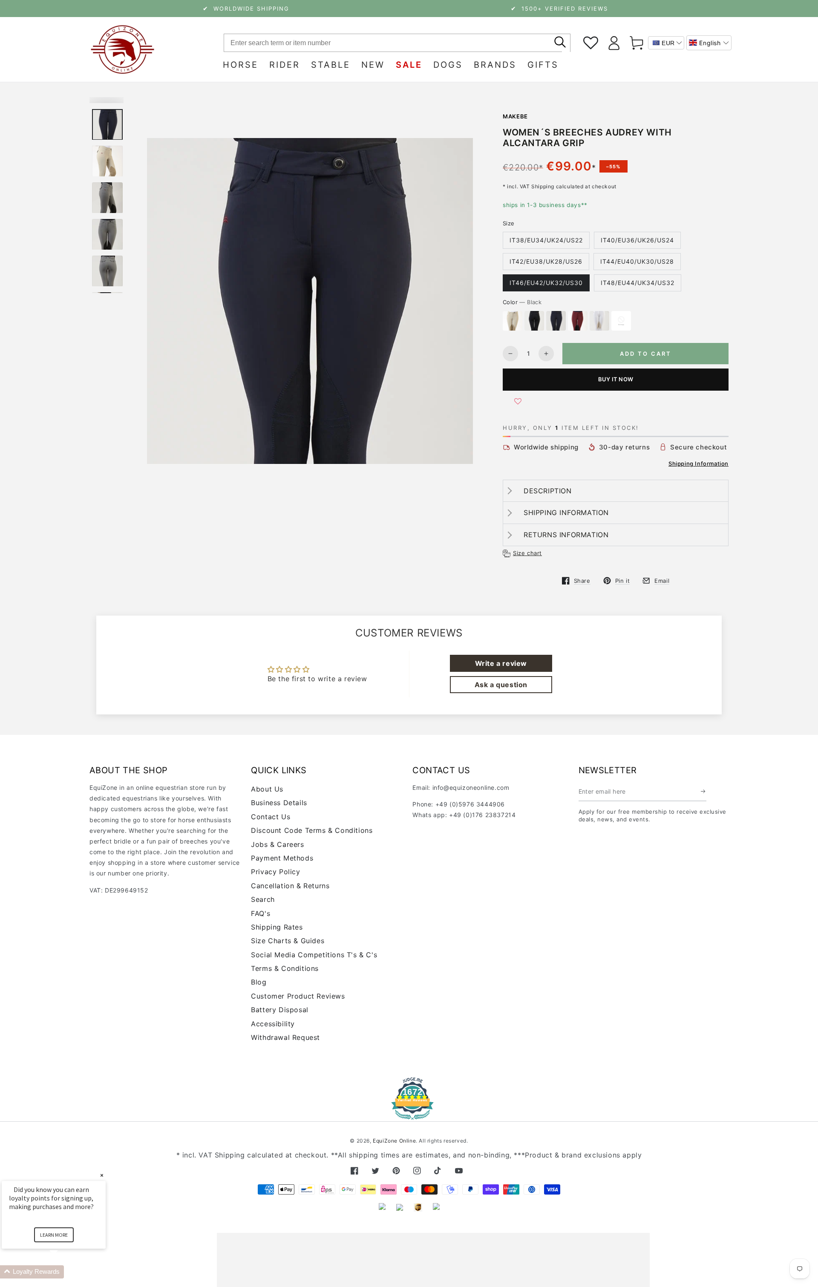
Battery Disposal (279, 1009)
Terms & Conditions (285, 968)
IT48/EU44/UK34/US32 (637, 282)
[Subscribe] (703, 791)
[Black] (534, 321)
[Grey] (621, 321)
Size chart (527, 553)
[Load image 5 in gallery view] (107, 271)
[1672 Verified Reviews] (409, 1113)
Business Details (279, 802)
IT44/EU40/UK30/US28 (637, 261)
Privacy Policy (275, 871)
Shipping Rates (276, 927)
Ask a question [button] (501, 684)
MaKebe (515, 116)
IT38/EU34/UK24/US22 (546, 240)
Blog (258, 982)
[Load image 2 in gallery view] (107, 161)
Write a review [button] (501, 663)
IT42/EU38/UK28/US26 (546, 261)
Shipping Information (698, 463)
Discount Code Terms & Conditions (311, 830)
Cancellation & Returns (290, 885)
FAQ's (260, 913)
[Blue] (556, 321)
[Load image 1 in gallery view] (107, 124)
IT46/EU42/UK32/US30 (546, 282)
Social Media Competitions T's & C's (314, 954)
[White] (599, 321)
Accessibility (273, 1023)
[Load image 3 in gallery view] (107, 197)
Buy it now (615, 379)
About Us (267, 789)
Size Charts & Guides (287, 940)
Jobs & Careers (277, 844)
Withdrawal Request (285, 1037)
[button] (709, 42)
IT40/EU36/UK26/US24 (637, 240)
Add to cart (645, 353)
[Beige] (512, 321)
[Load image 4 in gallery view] (107, 234)
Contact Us (270, 816)
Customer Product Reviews (298, 996)
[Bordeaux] (578, 321)
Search (263, 899)
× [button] (102, 1175)
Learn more (54, 1235)
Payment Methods (282, 858)
